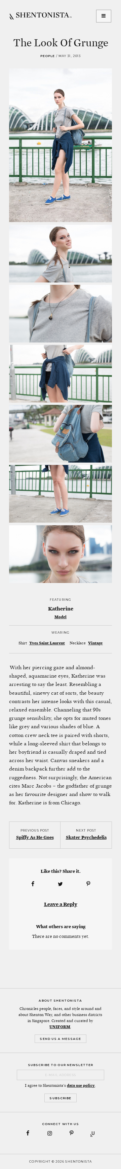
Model (60, 617)
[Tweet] (60, 884)
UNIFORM (59, 1026)
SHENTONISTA (41, 16)
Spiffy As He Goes (35, 837)
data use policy (81, 1085)
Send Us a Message (60, 1039)
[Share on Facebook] (32, 884)
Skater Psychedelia (86, 837)
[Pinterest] (71, 1133)
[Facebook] (28, 1133)
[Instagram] (49, 1133)
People (47, 56)
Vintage (95, 643)
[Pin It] (88, 884)
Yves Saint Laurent (47, 643)
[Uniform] (93, 1133)
